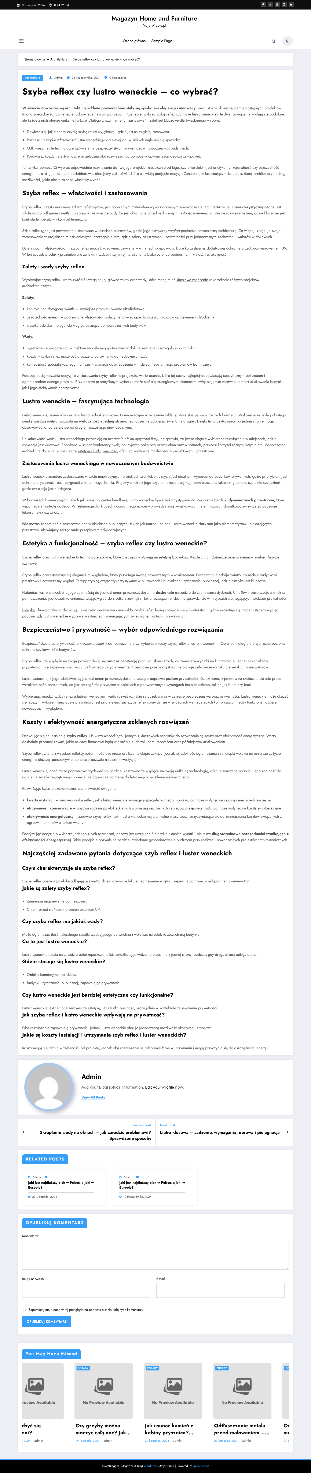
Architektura (32, 77)
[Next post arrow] (287, 1132)
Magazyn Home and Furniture (154, 18)
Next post (167, 1125)
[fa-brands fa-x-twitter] (270, 4)
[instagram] (284, 4)
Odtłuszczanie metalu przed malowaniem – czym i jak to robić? (131, 1429)
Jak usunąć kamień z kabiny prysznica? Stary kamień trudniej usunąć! (62, 1429)
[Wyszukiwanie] (273, 41)
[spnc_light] (287, 41)
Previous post (141, 1125)
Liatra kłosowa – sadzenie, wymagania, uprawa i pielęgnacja (220, 1133)
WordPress (151, 1466)
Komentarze (30, 1235)
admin (58, 77)
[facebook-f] (263, 4)
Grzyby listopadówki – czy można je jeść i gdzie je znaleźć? (271, 1429)
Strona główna (134, 41)
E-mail (160, 1278)
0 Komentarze (118, 77)
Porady (44, 1368)
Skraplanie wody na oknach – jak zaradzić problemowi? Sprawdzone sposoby (95, 1135)
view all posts (93, 1097)
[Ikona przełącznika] (21, 41)
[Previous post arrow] (23, 1132)
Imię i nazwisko (33, 1278)
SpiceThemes (201, 1466)
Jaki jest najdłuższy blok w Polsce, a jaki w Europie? (61, 1185)
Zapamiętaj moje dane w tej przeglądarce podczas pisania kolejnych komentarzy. (86, 1309)
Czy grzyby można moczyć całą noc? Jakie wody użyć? (202, 1429)
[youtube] (291, 4)
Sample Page (161, 41)
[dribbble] (277, 4)
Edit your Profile (159, 1087)
